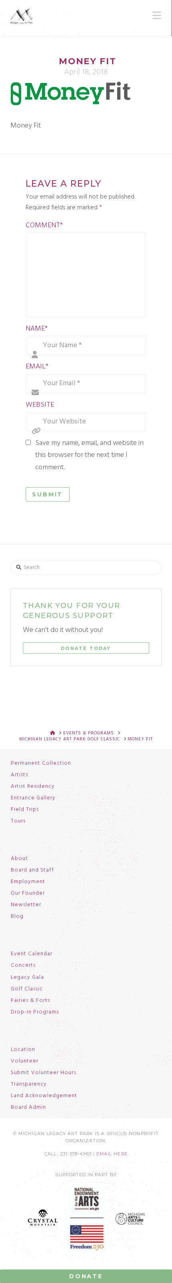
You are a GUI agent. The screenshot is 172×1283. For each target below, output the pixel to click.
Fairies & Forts (30, 1001)
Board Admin (28, 1108)
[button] (156, 15)
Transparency (29, 1084)
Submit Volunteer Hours (43, 1073)
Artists (19, 775)
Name (37, 329)
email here (112, 1154)
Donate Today (86, 648)
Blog (17, 917)
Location (23, 1050)
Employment (28, 882)
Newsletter (26, 905)
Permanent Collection (41, 763)
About (19, 859)
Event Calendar (31, 954)
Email (37, 366)
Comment (44, 225)
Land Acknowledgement (44, 1096)
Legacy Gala (27, 978)
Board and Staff (32, 870)
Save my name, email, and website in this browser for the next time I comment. (89, 455)
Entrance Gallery (33, 798)
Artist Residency (33, 787)
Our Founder (28, 893)
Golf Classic (27, 989)
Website (40, 405)
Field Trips (25, 810)
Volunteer (24, 1061)
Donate (86, 1276)
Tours (18, 821)
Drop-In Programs (35, 1012)
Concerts (23, 966)
